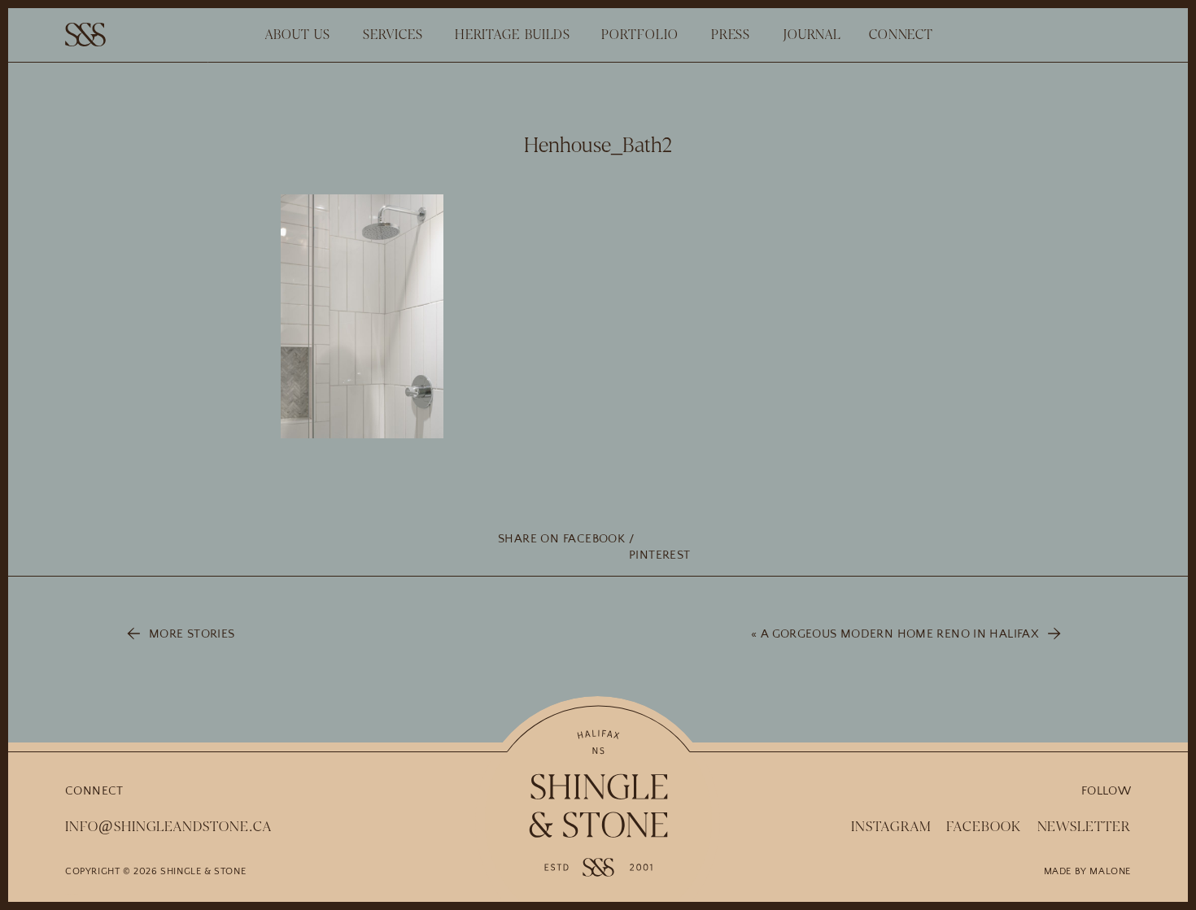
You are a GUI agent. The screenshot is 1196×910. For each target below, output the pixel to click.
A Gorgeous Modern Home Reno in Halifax (900, 634)
